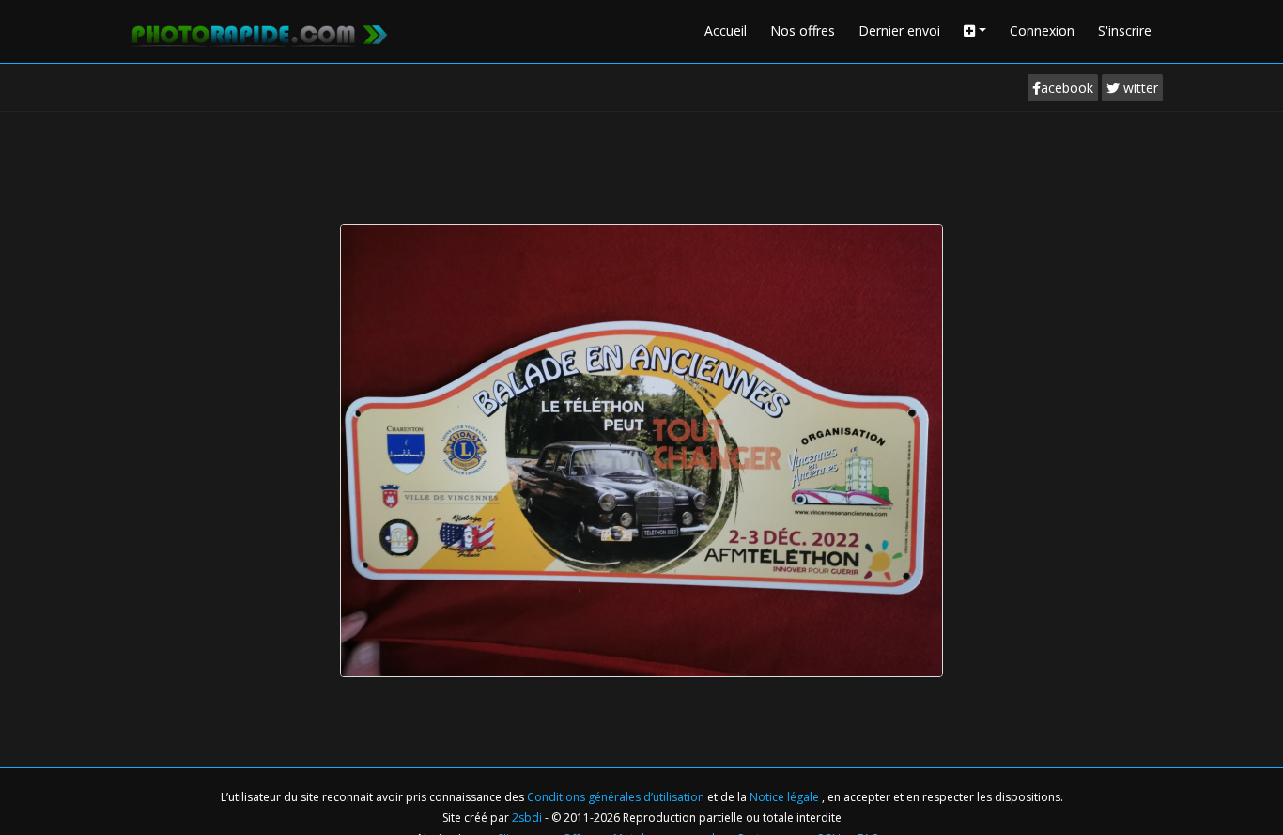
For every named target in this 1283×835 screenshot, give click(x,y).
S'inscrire (1125, 30)
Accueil (725, 30)
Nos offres (802, 30)
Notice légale (786, 797)
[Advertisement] (641, 163)
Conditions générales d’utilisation (617, 797)
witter (1139, 88)
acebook (1067, 88)
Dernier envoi (899, 30)
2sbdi (527, 818)
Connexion (1042, 30)
